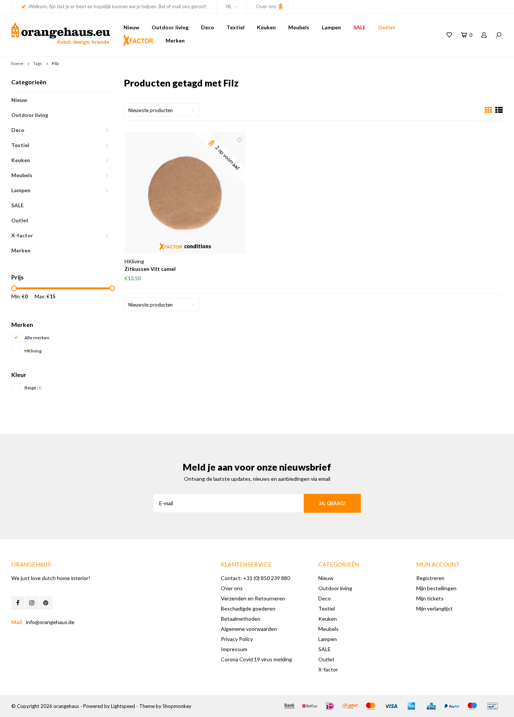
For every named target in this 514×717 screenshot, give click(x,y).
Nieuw (131, 27)
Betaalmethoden (240, 618)
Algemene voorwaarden (249, 629)
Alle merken (36, 337)
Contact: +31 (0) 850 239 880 (255, 578)
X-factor (22, 235)
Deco (207, 27)
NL (229, 6)
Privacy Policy (237, 639)
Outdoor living (170, 27)
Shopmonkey (177, 706)
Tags (37, 63)
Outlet (386, 27)
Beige (33, 387)
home (17, 63)
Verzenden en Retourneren (253, 598)
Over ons (266, 6)
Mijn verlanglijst (434, 608)
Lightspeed (123, 706)
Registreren (430, 578)
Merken (175, 40)
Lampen (331, 27)
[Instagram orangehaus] (31, 602)
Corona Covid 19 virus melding (256, 659)
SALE (359, 27)
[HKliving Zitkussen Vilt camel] (185, 193)
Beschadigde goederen (248, 608)
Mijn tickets (430, 598)
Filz (55, 63)
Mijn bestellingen (436, 588)
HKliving (32, 351)
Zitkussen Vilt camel (150, 269)
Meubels (298, 27)
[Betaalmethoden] (289, 706)
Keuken (266, 27)
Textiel (236, 27)
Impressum (234, 649)
